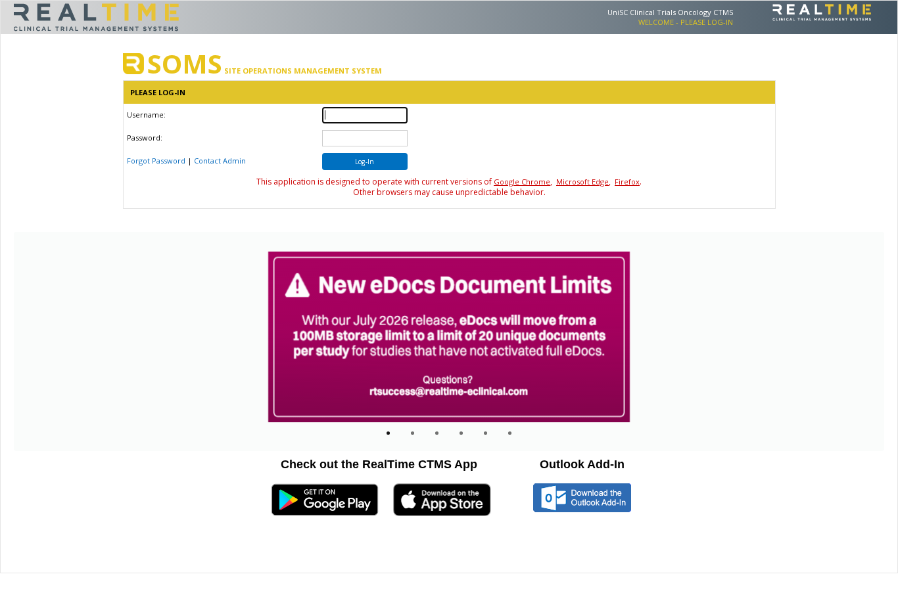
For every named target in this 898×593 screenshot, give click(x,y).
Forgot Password (156, 160)
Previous (123, 347)
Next (783, 347)
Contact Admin (220, 160)
